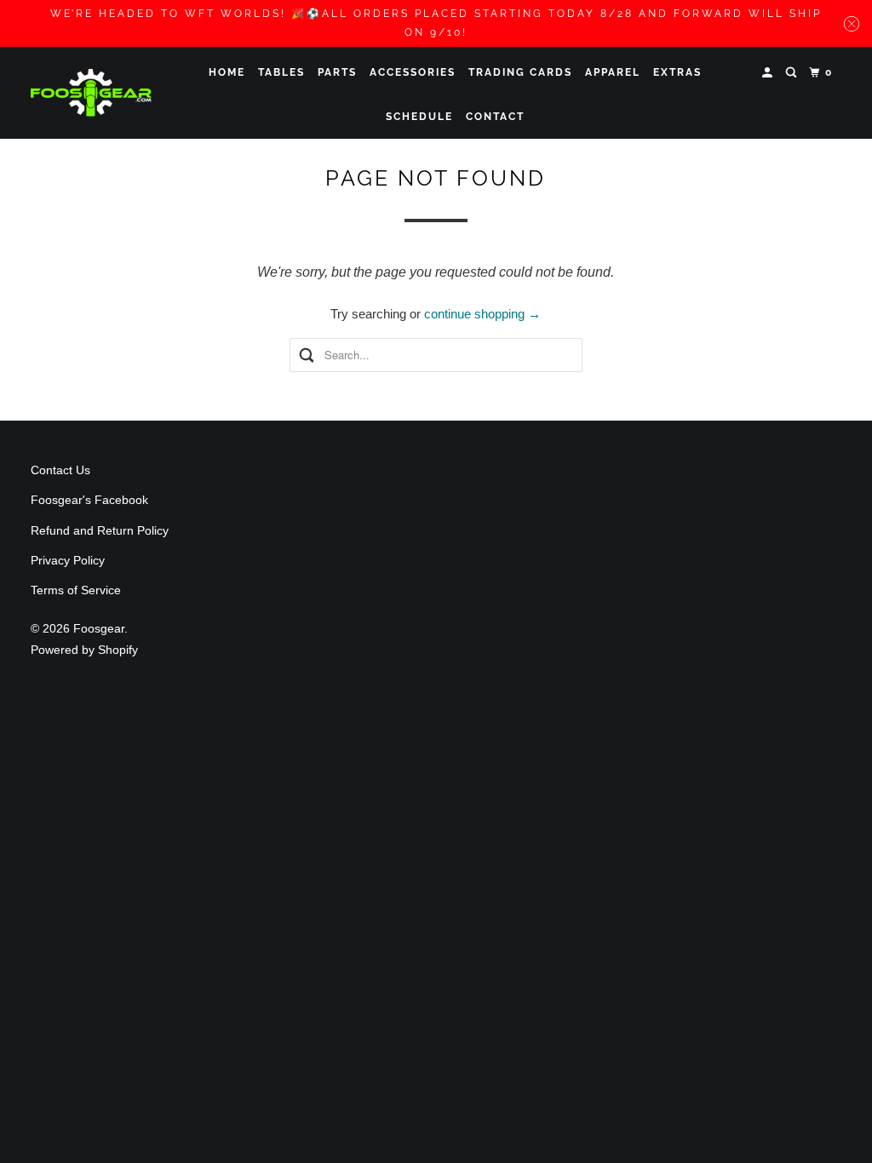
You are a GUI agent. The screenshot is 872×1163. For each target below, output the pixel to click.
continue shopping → (482, 314)
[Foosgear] (91, 92)
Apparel (612, 72)
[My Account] (769, 73)
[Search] (793, 73)
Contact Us (60, 470)
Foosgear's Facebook (89, 500)
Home (227, 72)
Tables (281, 72)
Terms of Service (76, 590)
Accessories (413, 72)
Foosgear (98, 628)
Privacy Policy (68, 560)
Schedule (419, 117)
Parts (337, 72)
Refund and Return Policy (100, 530)
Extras (677, 72)
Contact (495, 117)
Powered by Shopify (84, 649)
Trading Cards (520, 72)
